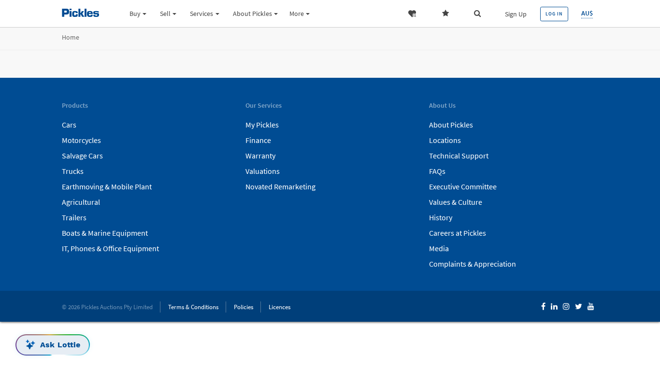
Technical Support (458, 155)
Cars (69, 124)
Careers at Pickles (457, 233)
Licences (279, 307)
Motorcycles (81, 140)
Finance (258, 140)
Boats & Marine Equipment (105, 233)
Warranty (260, 155)
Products (368, 39)
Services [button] (201, 13)
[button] (414, 13)
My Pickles (262, 124)
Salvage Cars (82, 155)
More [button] (296, 13)
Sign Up (516, 14)
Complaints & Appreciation (472, 264)
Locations (445, 140)
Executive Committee (463, 186)
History (440, 217)
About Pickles (451, 124)
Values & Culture (455, 202)
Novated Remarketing (280, 186)
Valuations (262, 171)
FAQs (437, 171)
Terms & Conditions (193, 307)
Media (439, 248)
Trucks (73, 171)
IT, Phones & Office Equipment (110, 248)
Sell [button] (165, 13)
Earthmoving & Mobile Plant (107, 186)
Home (70, 37)
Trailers (74, 217)
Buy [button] (135, 13)
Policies (243, 307)
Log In (554, 14)
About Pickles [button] (252, 13)
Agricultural (81, 202)
